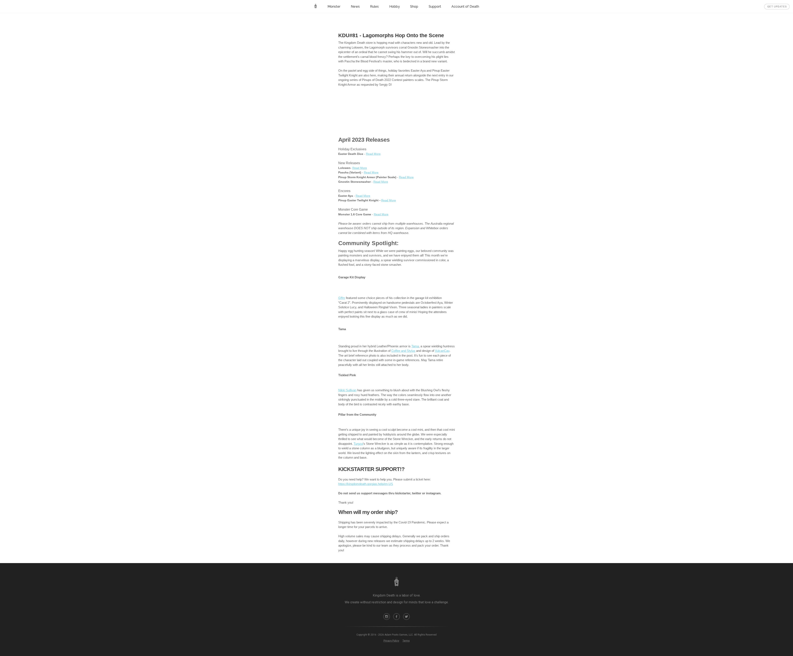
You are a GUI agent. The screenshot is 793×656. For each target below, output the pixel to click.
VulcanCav (442, 350)
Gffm (341, 298)
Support (435, 6)
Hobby (394, 6)
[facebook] (396, 616)
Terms (406, 640)
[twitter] (406, 616)
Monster (334, 6)
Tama (415, 346)
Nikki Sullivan (347, 390)
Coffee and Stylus (403, 350)
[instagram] (386, 616)
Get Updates (777, 6)
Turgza (358, 443)
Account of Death (465, 6)
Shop (414, 6)
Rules (374, 6)
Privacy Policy (391, 640)
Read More (373, 153)
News (355, 6)
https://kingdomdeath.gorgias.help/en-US (365, 484)
